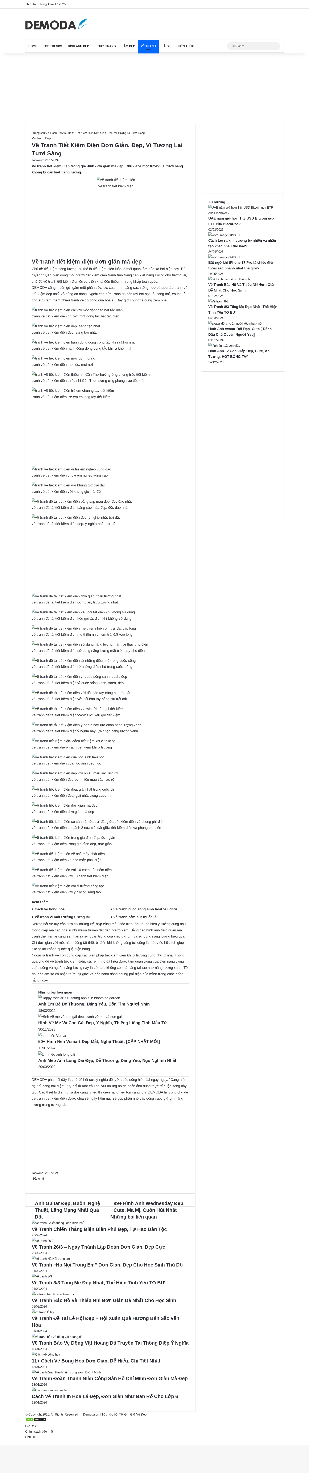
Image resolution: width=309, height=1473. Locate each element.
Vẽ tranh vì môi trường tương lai (62, 917)
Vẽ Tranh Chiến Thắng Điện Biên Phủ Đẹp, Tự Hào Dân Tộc (99, 1229)
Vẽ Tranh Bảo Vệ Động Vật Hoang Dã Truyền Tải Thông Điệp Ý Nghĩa (110, 1343)
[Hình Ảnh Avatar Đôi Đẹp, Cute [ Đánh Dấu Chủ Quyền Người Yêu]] (235, 323)
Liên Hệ (30, 1437)
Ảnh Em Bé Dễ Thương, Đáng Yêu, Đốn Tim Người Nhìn (94, 1004)
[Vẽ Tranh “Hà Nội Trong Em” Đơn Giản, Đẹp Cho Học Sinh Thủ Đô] (51, 1258)
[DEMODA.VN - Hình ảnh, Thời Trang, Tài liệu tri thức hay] (56, 24)
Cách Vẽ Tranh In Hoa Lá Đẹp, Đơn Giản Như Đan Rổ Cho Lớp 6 (105, 1396)
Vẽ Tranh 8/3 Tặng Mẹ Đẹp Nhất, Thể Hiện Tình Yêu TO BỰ (98, 1282)
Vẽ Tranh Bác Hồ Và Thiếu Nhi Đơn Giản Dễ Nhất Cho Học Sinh (104, 1300)
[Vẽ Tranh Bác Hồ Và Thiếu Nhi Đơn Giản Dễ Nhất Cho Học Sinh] (53, 1294)
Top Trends (52, 46)
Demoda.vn (91, 1414)
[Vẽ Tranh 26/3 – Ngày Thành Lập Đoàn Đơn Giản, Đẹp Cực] (42, 1241)
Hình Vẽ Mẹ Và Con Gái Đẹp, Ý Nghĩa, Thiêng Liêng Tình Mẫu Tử (102, 1022)
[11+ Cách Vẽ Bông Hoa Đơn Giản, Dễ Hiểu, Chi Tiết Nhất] (46, 1354)
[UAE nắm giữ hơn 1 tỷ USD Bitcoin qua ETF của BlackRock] (242, 213)
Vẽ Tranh (148, 46)
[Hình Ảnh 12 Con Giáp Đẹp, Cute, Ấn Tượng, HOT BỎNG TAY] (224, 345)
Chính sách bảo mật (39, 1431)
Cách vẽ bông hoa (50, 909)
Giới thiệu (31, 1426)
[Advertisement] (154, 88)
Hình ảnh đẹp (78, 46)
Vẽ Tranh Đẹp (54, 133)
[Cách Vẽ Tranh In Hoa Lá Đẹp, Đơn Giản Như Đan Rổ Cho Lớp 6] (49, 1390)
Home (32, 46)
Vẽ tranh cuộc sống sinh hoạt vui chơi (145, 909)
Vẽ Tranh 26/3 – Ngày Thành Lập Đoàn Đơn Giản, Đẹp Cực (98, 1247)
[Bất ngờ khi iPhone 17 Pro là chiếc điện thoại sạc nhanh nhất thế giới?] (224, 257)
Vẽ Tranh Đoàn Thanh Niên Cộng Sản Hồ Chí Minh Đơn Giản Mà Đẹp (110, 1378)
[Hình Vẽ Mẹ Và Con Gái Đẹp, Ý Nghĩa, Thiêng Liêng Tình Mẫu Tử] (80, 1017)
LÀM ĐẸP (128, 46)
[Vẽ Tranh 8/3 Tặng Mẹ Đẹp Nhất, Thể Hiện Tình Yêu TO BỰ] (42, 1276)
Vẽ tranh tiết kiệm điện (51, 166)
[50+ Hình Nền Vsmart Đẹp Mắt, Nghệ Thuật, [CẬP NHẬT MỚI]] (52, 1036)
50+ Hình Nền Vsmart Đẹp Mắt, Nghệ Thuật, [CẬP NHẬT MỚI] (99, 1041)
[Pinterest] (33, 1184)
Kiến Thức (186, 46)
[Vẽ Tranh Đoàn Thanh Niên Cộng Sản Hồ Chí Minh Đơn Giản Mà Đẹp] (66, 1372)
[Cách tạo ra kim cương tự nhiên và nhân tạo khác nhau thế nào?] (224, 235)
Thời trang (106, 46)
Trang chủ (38, 133)
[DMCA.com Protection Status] (35, 1420)
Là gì (166, 46)
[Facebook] (32, 1184)
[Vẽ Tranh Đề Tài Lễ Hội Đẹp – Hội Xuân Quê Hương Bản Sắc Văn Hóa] (43, 1312)
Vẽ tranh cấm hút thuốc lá (134, 917)
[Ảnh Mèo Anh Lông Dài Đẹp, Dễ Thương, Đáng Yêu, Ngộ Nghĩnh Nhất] (56, 1054)
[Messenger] (34, 1184)
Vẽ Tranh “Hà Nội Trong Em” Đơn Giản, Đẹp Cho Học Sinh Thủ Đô (107, 1265)
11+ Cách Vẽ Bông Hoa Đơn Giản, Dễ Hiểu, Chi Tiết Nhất (96, 1361)
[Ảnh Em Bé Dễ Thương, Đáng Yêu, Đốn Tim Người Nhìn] (79, 998)
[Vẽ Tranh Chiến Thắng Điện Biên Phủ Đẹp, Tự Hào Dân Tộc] (58, 1223)
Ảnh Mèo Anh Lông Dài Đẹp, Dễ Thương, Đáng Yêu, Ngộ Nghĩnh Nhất (107, 1060)
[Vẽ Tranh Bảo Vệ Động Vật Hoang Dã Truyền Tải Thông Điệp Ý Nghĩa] (57, 1336)
